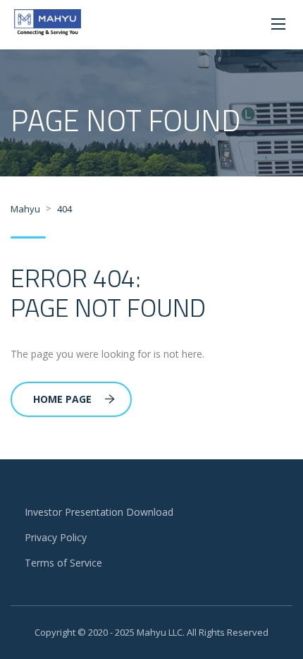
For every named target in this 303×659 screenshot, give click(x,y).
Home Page (62, 399)
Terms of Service (63, 562)
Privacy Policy (56, 537)
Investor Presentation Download (99, 512)
